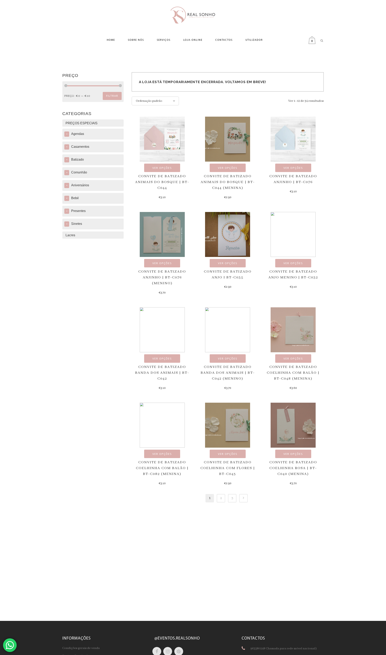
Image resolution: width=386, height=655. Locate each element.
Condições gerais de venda (81, 648)
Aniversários (80, 185)
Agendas (77, 133)
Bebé (75, 198)
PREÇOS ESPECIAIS (82, 123)
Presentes (78, 211)
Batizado (77, 159)
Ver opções (162, 168)
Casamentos (80, 146)
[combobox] (155, 101)
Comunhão (79, 172)
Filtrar (112, 96)
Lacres (70, 235)
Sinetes (76, 223)
